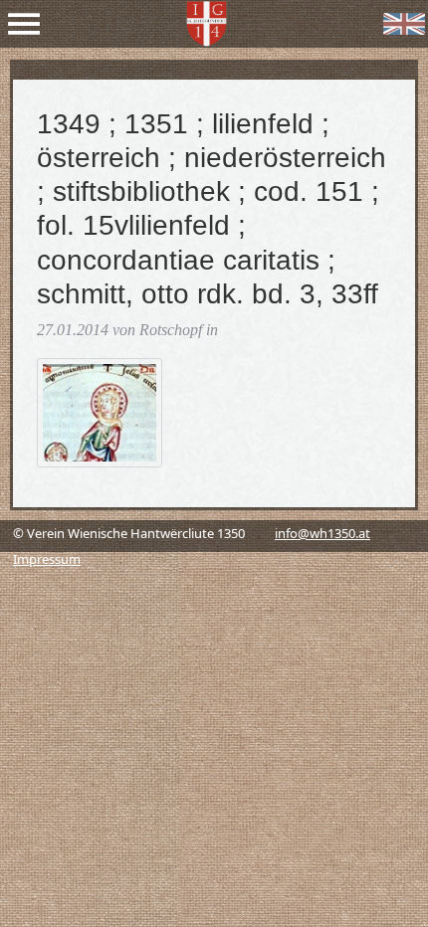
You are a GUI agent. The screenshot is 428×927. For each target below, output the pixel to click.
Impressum (47, 559)
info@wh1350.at (322, 533)
